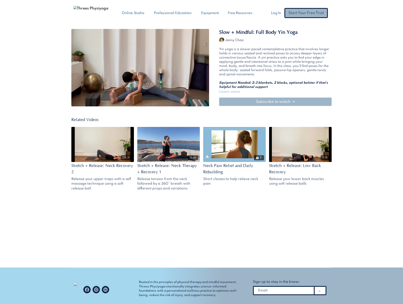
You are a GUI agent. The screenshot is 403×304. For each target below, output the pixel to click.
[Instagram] (96, 289)
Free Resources (240, 13)
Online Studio (133, 13)
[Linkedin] (105, 289)
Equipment (210, 13)
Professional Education (173, 13)
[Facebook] (87, 289)
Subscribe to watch (273, 102)
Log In (276, 13)
